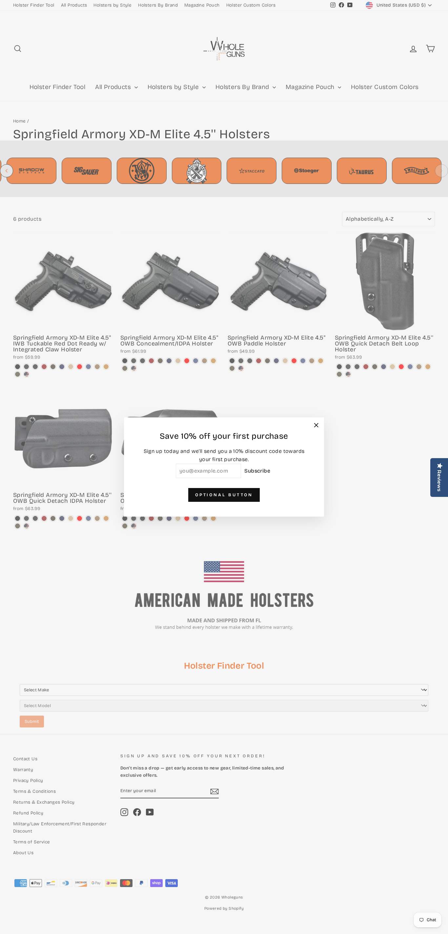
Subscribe (257, 471)
